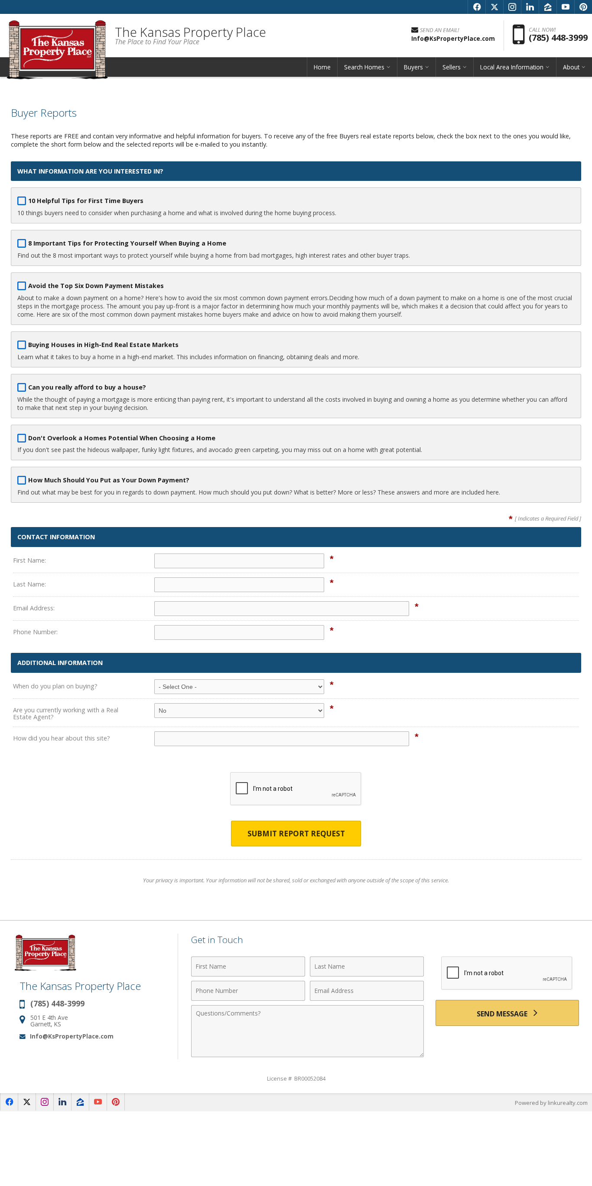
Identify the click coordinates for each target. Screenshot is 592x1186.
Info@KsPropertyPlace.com (72, 1036)
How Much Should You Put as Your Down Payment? (108, 480)
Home (322, 67)
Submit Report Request (296, 834)
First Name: (29, 560)
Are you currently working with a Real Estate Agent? (65, 713)
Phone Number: (35, 632)
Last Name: (29, 584)
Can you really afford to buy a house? (87, 387)
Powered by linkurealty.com (551, 1103)
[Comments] (307, 1054)
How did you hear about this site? (61, 738)
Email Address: (34, 608)
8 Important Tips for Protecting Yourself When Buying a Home (127, 243)
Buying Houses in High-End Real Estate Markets (103, 345)
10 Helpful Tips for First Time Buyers (85, 201)
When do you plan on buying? (55, 686)
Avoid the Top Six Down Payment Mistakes (96, 286)
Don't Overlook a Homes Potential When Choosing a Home (121, 438)
